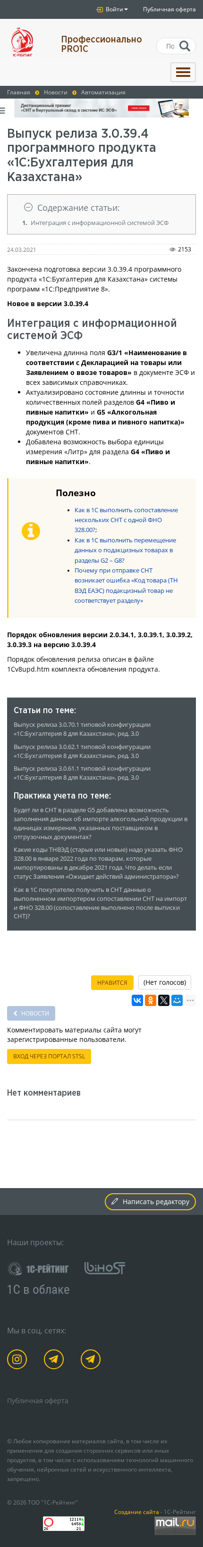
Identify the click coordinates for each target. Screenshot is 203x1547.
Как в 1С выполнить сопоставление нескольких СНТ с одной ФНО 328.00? (126, 520)
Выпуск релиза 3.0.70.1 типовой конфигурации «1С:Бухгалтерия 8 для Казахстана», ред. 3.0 (82, 729)
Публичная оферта (169, 9)
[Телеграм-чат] (92, 1360)
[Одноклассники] (150, 1000)
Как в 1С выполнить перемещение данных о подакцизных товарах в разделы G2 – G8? (125, 550)
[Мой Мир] (177, 1000)
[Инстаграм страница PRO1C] (18, 1360)
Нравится (112, 983)
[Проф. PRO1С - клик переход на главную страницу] (27, 42)
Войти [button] (113, 9)
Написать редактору (156, 1201)
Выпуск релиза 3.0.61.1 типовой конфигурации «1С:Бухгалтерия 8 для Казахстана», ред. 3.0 (82, 773)
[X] (163, 1000)
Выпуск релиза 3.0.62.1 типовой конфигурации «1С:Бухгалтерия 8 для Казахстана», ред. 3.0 (82, 751)
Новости (34, 1013)
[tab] (101, 207)
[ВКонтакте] (137, 1000)
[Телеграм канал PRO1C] (55, 1360)
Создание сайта (136, 1511)
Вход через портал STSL (49, 1056)
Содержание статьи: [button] (78, 207)
